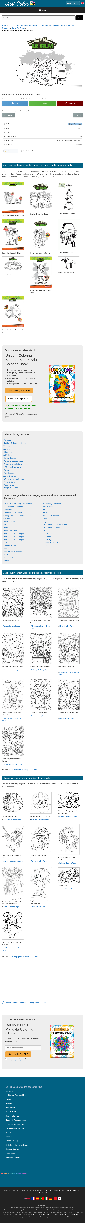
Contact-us (56, 1190)
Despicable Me (9, 522)
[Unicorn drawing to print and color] (69, 854)
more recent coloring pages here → (26, 770)
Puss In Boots (47, 507)
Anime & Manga (9, 476)
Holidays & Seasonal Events (14, 443)
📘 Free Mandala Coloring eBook (14, 1173)
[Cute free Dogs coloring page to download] (69, 709)
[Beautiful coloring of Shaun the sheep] (13, 250)
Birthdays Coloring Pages (40, 670)
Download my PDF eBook (19, 390)
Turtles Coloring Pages (39, 861)
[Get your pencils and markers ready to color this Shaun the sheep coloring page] (13, 271)
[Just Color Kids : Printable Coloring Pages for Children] (20, 3)
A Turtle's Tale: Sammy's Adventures (17, 504)
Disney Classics (9, 458)
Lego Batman (8, 548)
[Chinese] (55, 1198)
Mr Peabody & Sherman (51, 504)
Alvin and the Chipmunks (13, 507)
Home (4, 25)
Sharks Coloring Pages (11, 670)
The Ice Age (47, 540)
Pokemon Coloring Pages (68, 816)
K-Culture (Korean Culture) (13, 479)
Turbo (44, 548)
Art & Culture (8, 455)
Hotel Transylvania (10, 531)
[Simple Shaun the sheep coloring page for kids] (41, 211)
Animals (6, 449)
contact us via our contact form (44, 1214)
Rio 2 (44, 513)
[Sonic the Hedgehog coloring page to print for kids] (41, 897)
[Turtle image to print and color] (41, 852)
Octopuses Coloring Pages (12, 764)
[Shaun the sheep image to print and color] (69, 210)
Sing (44, 522)
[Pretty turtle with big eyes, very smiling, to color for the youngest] (69, 882)
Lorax (5, 554)
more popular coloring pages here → (26, 957)
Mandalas (7, 440)
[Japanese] (59, 1198)
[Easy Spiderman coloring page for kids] (13, 852)
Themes (6, 446)
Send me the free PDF (18, 1054)
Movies (6, 470)
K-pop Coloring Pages (39, 716)
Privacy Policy (19, 1061)
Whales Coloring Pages (11, 626)
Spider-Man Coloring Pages (13, 861)
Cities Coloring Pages (66, 626)
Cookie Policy (76, 1190)
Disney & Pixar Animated (13, 461)
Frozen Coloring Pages (11, 907)
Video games (8, 485)
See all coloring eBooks (18, 399)
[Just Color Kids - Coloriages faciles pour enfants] (33, 1198)
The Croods (47, 534)
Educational (8, 452)
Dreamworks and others (12, 464)
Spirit (44, 531)
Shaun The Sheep (18, 28)
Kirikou (6, 542)
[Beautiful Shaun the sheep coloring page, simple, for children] (13, 212)
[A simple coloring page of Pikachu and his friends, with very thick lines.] (69, 807)
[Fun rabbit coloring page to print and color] (13, 939)
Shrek (44, 519)
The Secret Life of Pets (51, 542)
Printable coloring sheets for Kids (25, 1003)
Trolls (44, 545)
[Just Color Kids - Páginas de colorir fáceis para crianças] (42, 1198)
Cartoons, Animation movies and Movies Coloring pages (28, 25)
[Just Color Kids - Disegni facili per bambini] (46, 1198)
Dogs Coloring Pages (66, 718)
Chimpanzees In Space (12, 513)
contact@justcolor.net (72, 1214)
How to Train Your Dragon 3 (14, 540)
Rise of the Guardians (51, 516)
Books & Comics (9, 482)
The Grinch (46, 537)
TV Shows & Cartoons (12, 467)
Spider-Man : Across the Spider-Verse (57, 525)
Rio (43, 510)
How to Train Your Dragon (13, 534)
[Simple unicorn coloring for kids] (41, 813)
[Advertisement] (42, 978)
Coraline (6, 519)
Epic (5, 525)
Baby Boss (7, 510)
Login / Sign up (72, 3)
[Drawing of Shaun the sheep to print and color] (41, 287)
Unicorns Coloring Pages (12, 819)
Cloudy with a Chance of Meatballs (17, 516)
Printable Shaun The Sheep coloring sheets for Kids (47, 165)
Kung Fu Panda (9, 545)
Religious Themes (10, 488)
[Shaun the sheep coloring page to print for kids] (13, 327)
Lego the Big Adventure (12, 551)
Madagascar (8, 557)
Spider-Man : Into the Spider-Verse (56, 528)
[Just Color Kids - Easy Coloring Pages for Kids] (27, 1198)
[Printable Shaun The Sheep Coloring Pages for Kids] (3, 1003)
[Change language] (82, 3)
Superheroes (8, 473)
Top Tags (48, 1190)
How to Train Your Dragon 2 (14, 537)
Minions (6, 560)
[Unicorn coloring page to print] (13, 813)
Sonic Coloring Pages (38, 906)
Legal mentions (66, 1190)
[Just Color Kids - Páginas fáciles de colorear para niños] (37, 1198)
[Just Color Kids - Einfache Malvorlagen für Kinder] (50, 1198)
